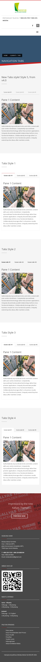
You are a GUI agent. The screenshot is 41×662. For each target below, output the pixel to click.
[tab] (8, 92)
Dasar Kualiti (10, 635)
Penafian (9, 637)
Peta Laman (9, 630)
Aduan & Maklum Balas (13, 643)
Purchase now (19, 516)
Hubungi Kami (10, 641)
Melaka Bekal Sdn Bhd (24, 655)
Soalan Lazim (10, 639)
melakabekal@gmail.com (13, 557)
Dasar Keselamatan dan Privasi (16, 633)
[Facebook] (32, 25)
